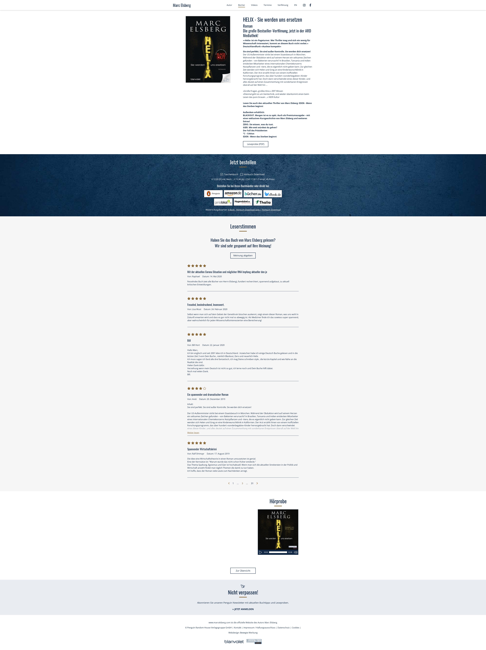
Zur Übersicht (243, 570)
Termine (268, 5)
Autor (229, 5)
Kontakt (237, 627)
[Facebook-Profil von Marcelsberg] (310, 4)
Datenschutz (284, 627)
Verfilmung (283, 5)
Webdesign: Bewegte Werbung (243, 632)
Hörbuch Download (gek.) (248, 209)
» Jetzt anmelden (243, 609)
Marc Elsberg (182, 5)
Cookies (295, 627)
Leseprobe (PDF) (255, 144)
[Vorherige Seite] (229, 483)
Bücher (241, 5)
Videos (254, 5)
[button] (193, 432)
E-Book (232, 209)
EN (295, 5)
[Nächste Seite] (257, 483)
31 (252, 483)
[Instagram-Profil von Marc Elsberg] (305, 4)
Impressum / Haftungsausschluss (259, 627)
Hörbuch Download (271, 209)
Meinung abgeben (243, 255)
